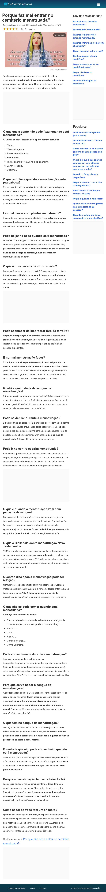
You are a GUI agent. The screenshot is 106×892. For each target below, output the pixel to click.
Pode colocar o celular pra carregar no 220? (86, 192)
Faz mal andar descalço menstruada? (85, 23)
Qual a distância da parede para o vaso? (86, 134)
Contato (43, 888)
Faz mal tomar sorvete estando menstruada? (84, 36)
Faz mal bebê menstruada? (86, 29)
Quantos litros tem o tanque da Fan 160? (87, 142)
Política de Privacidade (16, 888)
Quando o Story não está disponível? (85, 176)
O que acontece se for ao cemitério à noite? (86, 66)
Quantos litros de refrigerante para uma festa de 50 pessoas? (88, 206)
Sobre (32, 888)
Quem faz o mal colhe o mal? (88, 50)
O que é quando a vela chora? (88, 198)
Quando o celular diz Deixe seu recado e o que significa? (88, 216)
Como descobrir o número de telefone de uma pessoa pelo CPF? (88, 151)
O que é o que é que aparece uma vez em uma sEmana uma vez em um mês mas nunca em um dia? (87, 164)
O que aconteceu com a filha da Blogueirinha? (87, 184)
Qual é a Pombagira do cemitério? (84, 82)
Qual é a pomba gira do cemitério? (85, 57)
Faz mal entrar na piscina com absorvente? (88, 44)
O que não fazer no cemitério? (82, 74)
